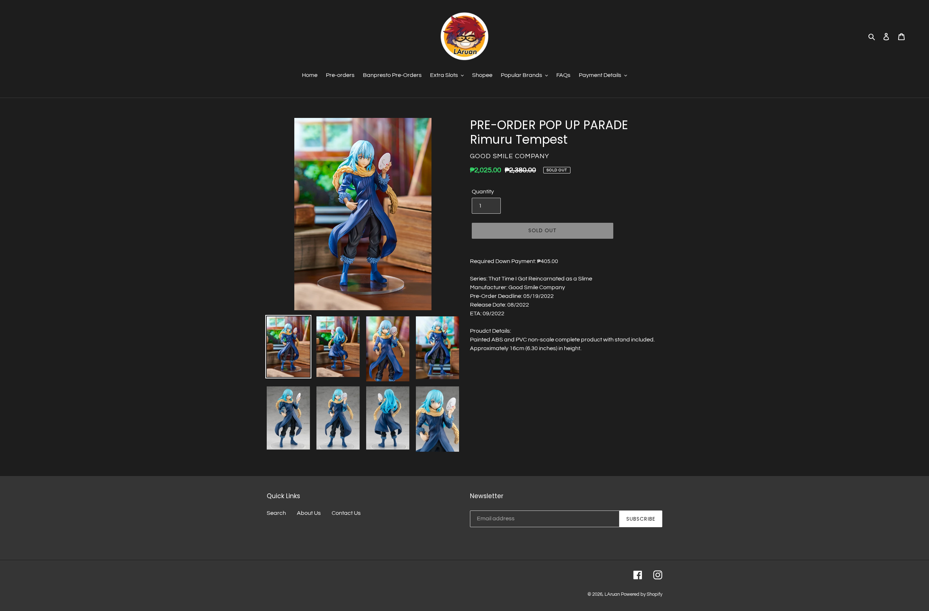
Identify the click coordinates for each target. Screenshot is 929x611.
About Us (309, 513)
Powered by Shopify (641, 594)
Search (276, 513)
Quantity (483, 191)
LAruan (612, 594)
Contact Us (346, 513)
